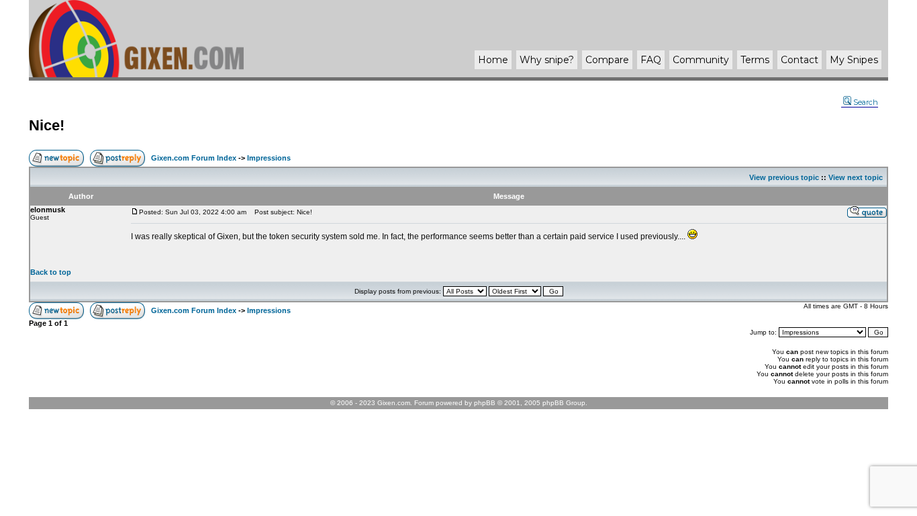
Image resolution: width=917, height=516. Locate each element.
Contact (799, 60)
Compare (607, 60)
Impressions (269, 158)
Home (493, 60)
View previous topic (784, 177)
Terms (754, 60)
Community (701, 60)
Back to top (50, 272)
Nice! (46, 125)
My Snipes (854, 60)
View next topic (855, 177)
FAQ (650, 60)
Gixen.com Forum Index (193, 158)
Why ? (547, 60)
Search (865, 102)
